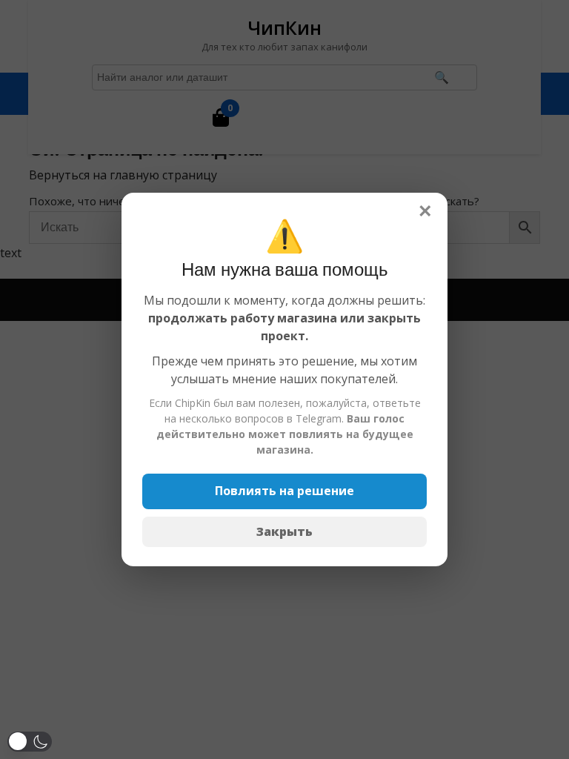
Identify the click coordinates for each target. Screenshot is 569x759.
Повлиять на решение (284, 491)
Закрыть (284, 531)
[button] (29, 742)
